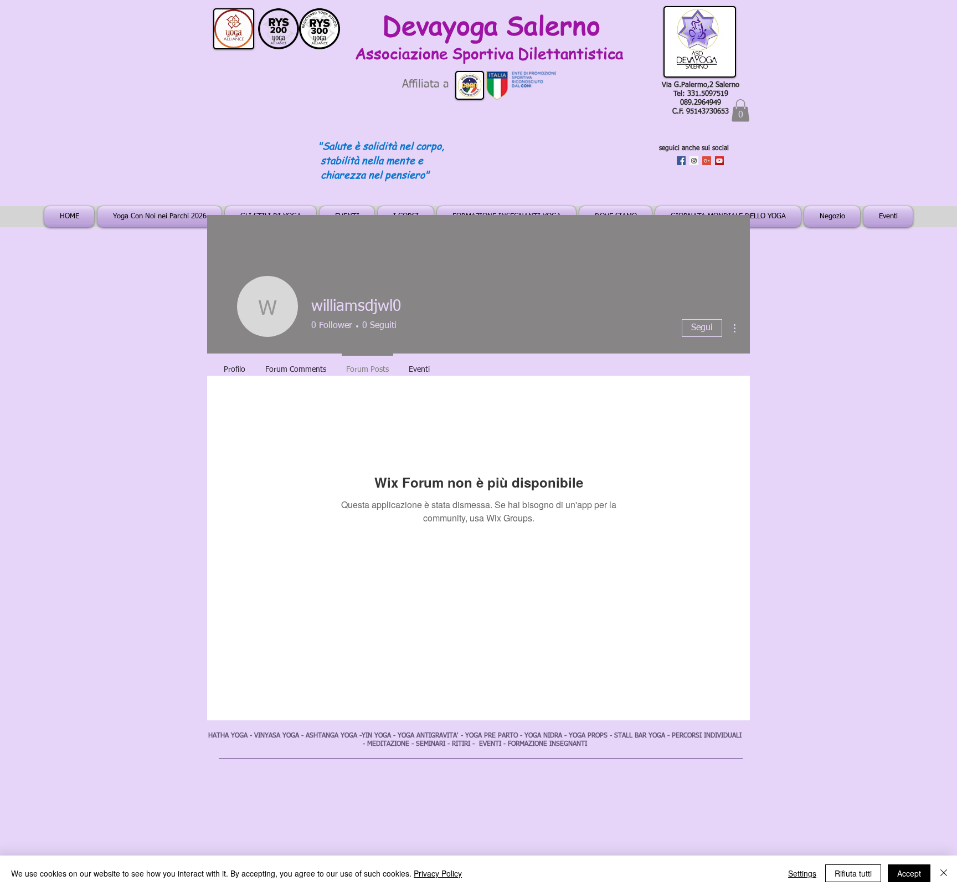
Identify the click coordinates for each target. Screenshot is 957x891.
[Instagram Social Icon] (694, 160)
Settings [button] (802, 873)
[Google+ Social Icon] (706, 160)
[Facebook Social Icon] (681, 160)
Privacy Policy (438, 873)
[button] (740, 110)
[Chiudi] (943, 873)
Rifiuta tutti (853, 873)
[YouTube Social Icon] (719, 160)
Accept (909, 873)
